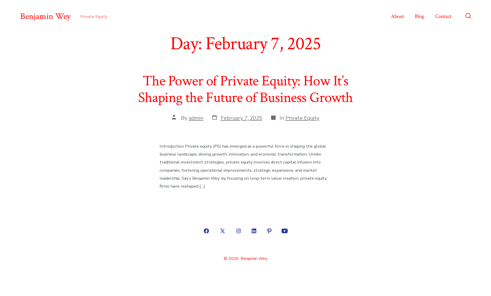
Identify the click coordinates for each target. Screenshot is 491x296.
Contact (443, 16)
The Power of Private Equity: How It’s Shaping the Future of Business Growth (245, 89)
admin (196, 117)
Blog (419, 16)
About (397, 16)
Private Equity (302, 117)
